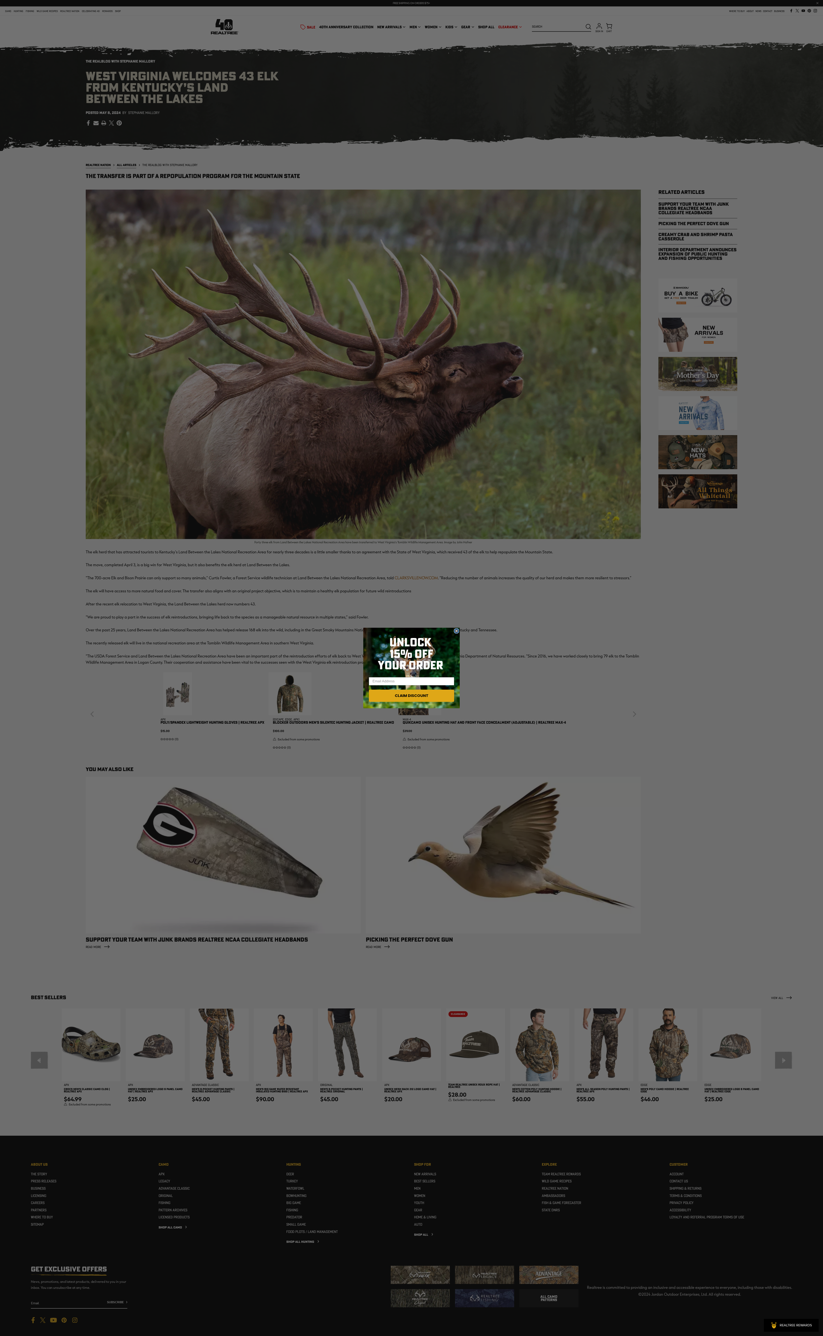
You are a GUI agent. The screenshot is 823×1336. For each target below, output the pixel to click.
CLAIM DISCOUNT (411, 695)
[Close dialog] (456, 631)
